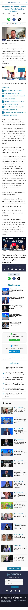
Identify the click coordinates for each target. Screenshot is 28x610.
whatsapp (12, 269)
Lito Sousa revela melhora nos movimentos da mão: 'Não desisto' (13, 394)
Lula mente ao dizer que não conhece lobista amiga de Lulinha (14, 388)
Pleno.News (15, 257)
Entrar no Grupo (15, 351)
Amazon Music (6, 262)
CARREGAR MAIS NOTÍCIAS (14, 568)
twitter (23, 269)
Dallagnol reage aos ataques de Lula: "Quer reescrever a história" (19, 559)
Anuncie (3, 596)
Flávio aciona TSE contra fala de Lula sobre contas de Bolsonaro (20, 474)
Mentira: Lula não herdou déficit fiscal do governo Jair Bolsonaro (14, 378)
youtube (19, 269)
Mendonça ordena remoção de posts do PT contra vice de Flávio (20, 442)
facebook (4, 269)
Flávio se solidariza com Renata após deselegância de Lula (20, 421)
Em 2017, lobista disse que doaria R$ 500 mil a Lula (20, 515)
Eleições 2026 (17, 418)
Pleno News (14, 2)
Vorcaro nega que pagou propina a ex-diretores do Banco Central (20, 527)
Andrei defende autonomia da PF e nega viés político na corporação (20, 485)
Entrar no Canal (15, 340)
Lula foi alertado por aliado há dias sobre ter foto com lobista (20, 506)
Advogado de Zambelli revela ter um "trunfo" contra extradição (19, 410)
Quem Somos (17, 596)
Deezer (6, 260)
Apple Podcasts (15, 260)
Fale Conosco (9, 596)
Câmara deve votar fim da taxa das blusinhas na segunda (20, 463)
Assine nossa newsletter (14, 577)
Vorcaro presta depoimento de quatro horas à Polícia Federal (19, 538)
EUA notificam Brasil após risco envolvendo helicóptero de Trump (14, 373)
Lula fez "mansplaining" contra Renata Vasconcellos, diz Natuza (14, 383)
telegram (16, 269)
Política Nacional (18, 407)
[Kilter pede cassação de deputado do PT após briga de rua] (3, 464)
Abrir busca (26, 2)
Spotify (23, 257)
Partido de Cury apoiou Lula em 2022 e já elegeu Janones (14, 368)
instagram (8, 269)
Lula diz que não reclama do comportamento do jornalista (20, 495)
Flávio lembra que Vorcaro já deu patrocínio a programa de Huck (20, 432)
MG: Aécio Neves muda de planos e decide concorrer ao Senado (20, 548)
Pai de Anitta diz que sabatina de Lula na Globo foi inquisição (20, 453)
